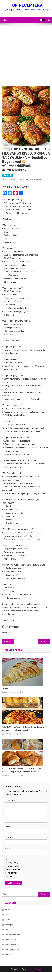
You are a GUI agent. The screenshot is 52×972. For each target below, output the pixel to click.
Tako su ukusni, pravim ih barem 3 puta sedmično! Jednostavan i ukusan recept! (24, 728)
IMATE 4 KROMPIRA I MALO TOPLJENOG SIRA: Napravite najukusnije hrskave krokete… (21, 770)
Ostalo (8, 915)
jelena (21, 179)
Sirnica (5, 688)
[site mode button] (42, 20)
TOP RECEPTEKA (26, 5)
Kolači (7, 910)
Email (8, 838)
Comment (10, 801)
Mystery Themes (35, 969)
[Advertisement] (26, 55)
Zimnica (8, 955)
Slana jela (8, 175)
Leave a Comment (36, 180)
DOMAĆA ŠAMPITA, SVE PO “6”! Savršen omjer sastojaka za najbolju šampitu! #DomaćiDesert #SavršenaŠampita (12, 642)
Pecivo (8, 920)
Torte (7, 930)
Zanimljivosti (10, 944)
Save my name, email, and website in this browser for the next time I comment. (13, 869)
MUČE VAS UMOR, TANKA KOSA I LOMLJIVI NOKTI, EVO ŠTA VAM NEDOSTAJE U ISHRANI (45, 642)
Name (8, 827)
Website (8, 848)
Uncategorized (11, 940)
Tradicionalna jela (12, 935)
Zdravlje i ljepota (12, 950)
